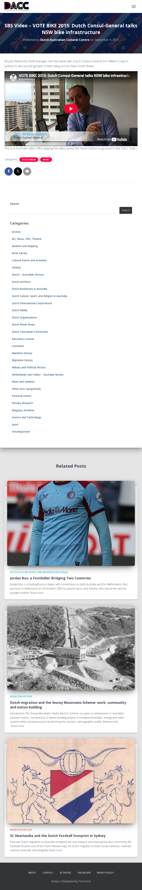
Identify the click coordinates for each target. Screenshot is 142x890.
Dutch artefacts (21, 281)
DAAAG (16, 267)
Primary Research (22, 403)
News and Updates (23, 381)
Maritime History (22, 353)
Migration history (22, 360)
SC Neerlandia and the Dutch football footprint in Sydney (57, 835)
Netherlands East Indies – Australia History (37, 374)
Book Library (19, 253)
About (32, 872)
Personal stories (21, 396)
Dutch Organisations (24, 317)
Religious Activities (23, 410)
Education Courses (23, 339)
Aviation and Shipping (25, 246)
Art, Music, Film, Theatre (27, 239)
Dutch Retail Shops (23, 324)
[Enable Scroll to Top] (134, 882)
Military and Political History (28, 367)
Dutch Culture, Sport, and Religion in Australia (39, 296)
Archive (16, 232)
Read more (36, 593)
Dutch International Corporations (32, 303)
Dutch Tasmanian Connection (30, 331)
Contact (48, 872)
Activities (65, 872)
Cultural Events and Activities (29, 260)
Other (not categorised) (26, 389)
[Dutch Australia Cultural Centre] (18, 6)
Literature (18, 346)
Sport (46, 159)
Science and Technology (26, 417)
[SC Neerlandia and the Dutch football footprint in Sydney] (71, 780)
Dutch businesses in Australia (29, 289)
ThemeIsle (85, 881)
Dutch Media (29, 159)
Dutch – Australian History (28, 274)
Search (14, 203)
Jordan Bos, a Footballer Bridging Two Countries (50, 578)
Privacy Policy (105, 872)
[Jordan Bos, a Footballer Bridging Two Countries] (71, 523)
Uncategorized (21, 431)
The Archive (84, 872)
